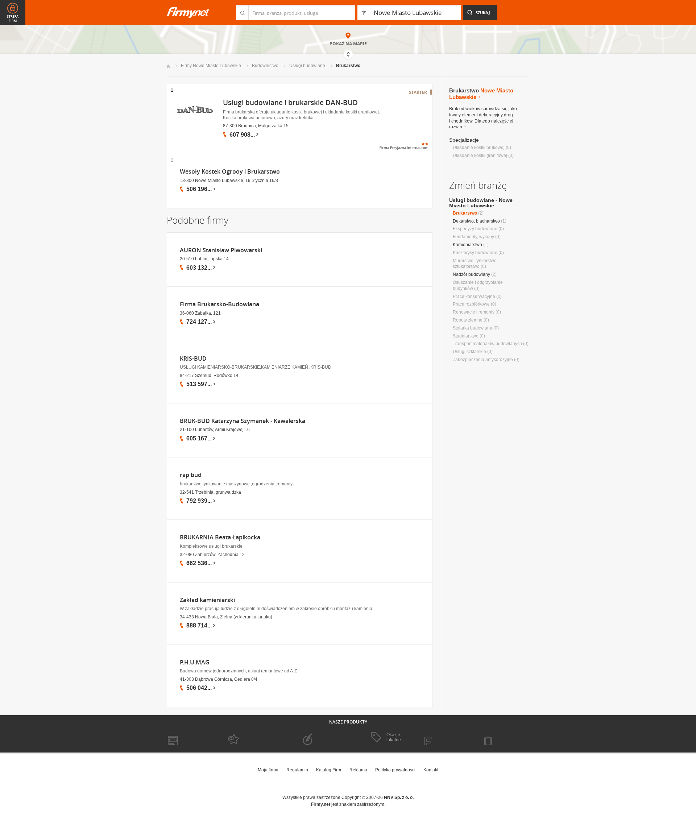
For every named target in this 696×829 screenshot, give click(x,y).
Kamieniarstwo (467, 244)
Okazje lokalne (393, 737)
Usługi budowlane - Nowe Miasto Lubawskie (481, 202)
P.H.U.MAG (195, 662)
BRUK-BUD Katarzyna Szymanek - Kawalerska (242, 421)
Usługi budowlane (307, 65)
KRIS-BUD (193, 358)
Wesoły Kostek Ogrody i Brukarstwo (230, 171)
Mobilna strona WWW (188, 737)
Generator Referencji (317, 738)
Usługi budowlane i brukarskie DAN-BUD (290, 102)
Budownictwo (265, 65)
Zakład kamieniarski (207, 600)
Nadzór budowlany (471, 274)
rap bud (191, 475)
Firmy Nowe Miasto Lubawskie (211, 65)
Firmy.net (188, 12)
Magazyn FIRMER (446, 737)
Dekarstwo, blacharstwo (476, 221)
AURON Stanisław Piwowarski (221, 250)
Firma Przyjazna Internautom (249, 738)
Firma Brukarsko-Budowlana (219, 304)
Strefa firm (12, 18)
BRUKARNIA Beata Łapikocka (220, 537)
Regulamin (297, 769)
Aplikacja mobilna (504, 737)
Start (168, 66)
